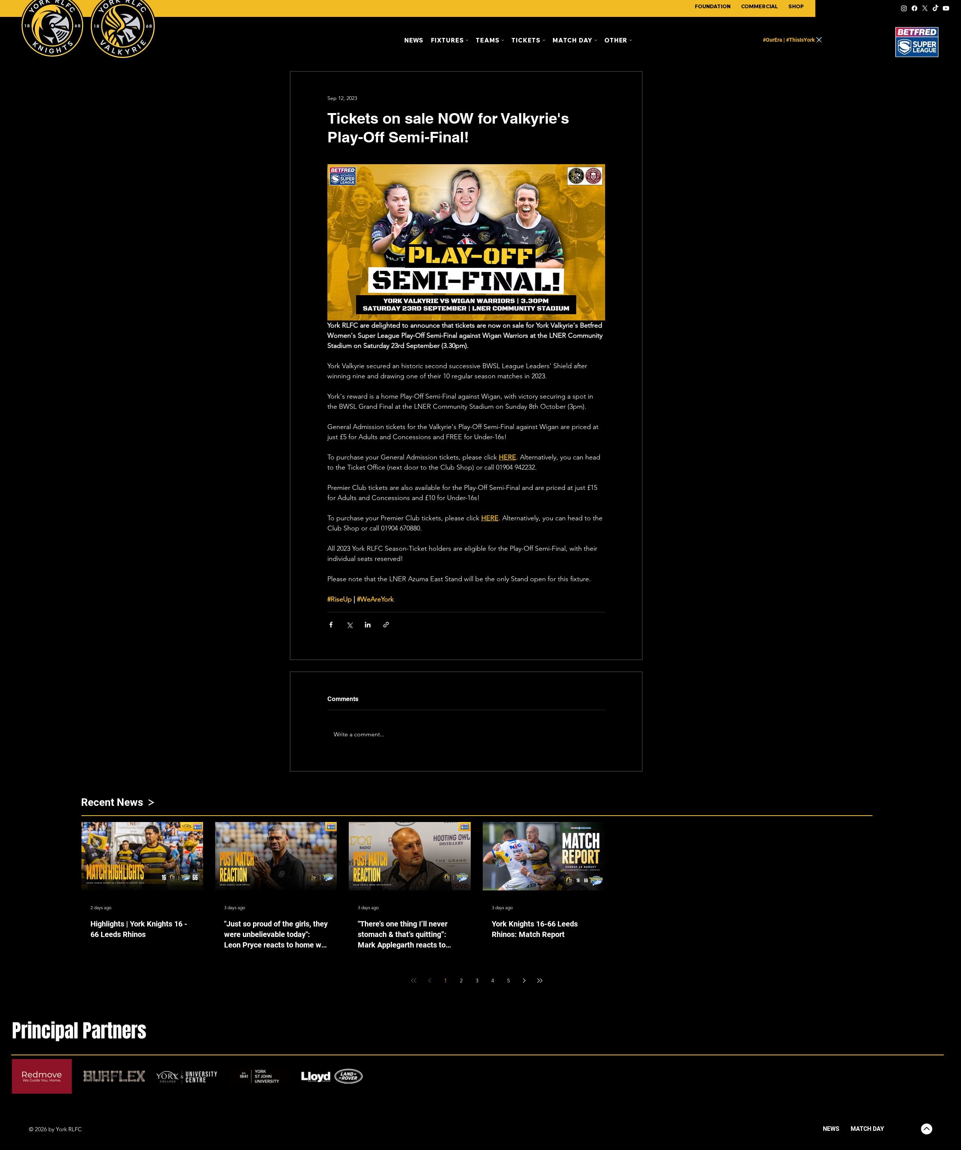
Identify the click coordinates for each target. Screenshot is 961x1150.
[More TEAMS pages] (503, 40)
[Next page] (524, 980)
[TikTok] (935, 8)
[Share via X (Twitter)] (349, 624)
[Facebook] (914, 8)
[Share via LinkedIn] (367, 624)
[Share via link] (386, 624)
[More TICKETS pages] (544, 40)
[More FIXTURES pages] (467, 40)
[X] (925, 8)
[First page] (413, 980)
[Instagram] (904, 8)
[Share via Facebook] (330, 624)
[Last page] (540, 980)
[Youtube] (946, 8)
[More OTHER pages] (631, 40)
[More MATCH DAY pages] (596, 40)
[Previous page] (429, 980)
